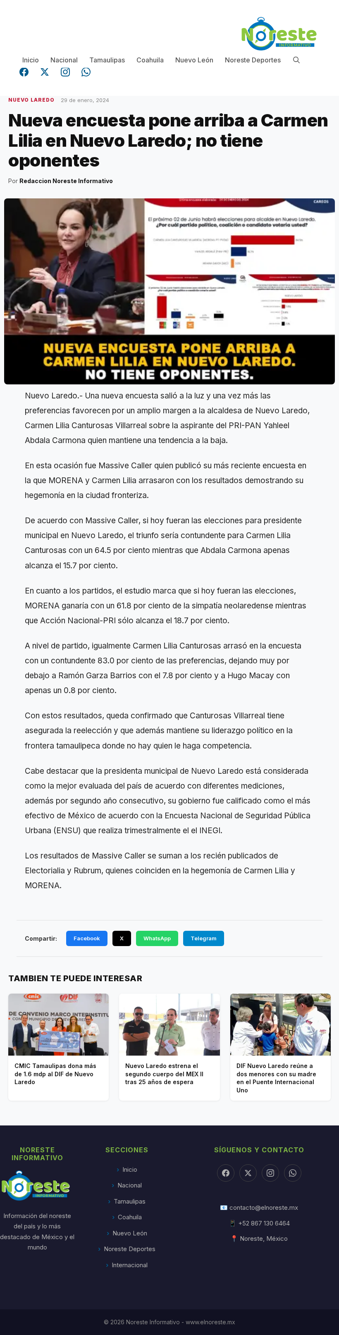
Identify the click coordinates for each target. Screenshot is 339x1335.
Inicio (30, 60)
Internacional (130, 1265)
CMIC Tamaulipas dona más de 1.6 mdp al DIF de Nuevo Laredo (55, 1073)
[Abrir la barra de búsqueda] (296, 60)
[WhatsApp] (86, 71)
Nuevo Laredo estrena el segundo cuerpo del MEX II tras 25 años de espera (164, 1073)
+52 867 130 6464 (264, 1223)
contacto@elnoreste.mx (263, 1207)
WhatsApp (157, 938)
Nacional (64, 60)
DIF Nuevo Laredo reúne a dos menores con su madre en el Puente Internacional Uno (276, 1078)
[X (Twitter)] (44, 71)
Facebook (87, 938)
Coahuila (150, 60)
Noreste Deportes (253, 60)
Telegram (204, 938)
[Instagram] (65, 71)
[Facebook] (24, 71)
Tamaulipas (107, 60)
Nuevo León (194, 60)
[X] (248, 1173)
